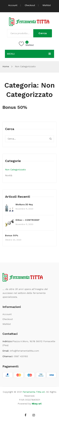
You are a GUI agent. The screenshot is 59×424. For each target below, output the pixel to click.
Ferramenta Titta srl (34, 392)
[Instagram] (33, 415)
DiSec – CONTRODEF (28, 220)
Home (5, 66)
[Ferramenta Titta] (29, 21)
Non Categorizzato (15, 169)
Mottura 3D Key (24, 204)
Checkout (30, 5)
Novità (8, 175)
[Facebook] (25, 415)
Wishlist (46, 5)
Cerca (43, 33)
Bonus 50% (14, 107)
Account (12, 5)
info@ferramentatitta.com (24, 350)
